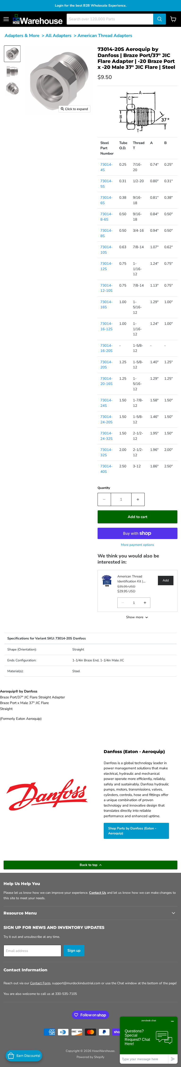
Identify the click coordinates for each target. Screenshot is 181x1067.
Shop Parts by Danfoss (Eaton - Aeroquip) (132, 831)
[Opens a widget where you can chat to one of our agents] (148, 1040)
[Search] (159, 19)
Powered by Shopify (90, 1057)
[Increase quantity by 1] (138, 499)
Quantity (104, 488)
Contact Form (40, 983)
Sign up (74, 950)
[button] (12, 54)
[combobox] (110, 19)
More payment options (137, 545)
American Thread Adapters (105, 36)
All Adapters (58, 36)
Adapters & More (22, 36)
